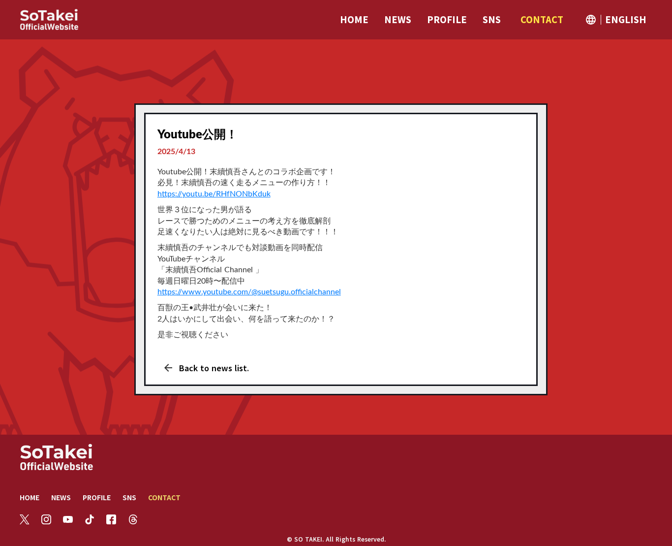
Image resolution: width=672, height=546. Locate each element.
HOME (29, 497)
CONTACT (164, 497)
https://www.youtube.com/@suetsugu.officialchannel (249, 292)
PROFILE (97, 497)
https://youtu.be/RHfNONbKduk (214, 194)
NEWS (61, 497)
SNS (129, 497)
